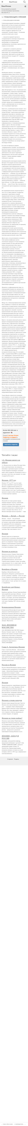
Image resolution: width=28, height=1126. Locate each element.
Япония (5, 498)
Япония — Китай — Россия (13, 516)
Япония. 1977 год (9, 480)
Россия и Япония (9, 664)
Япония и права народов (12, 700)
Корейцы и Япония (9, 569)
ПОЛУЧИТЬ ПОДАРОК (10, 444)
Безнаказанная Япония (11, 607)
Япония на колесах (10, 551)
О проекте (10, 759)
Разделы (16, 759)
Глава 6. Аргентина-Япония (13, 647)
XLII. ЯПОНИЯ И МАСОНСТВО (9, 626)
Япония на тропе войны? (12, 718)
